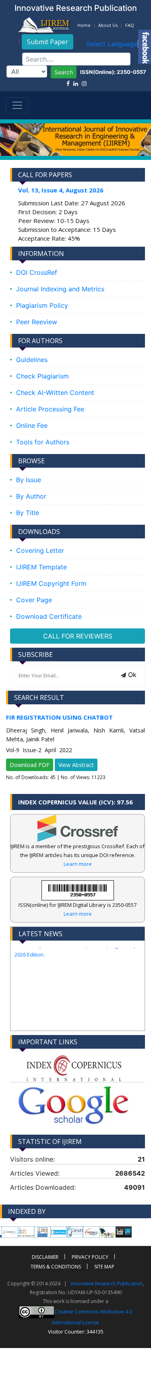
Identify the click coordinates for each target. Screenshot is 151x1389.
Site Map (104, 1266)
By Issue (28, 480)
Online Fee (32, 425)
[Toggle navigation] (17, 105)
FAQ (129, 25)
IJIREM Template (41, 567)
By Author (31, 496)
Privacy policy (90, 1257)
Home (84, 25)
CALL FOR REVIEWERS (77, 636)
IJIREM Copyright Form (51, 583)
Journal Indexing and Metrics (60, 289)
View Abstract (76, 765)
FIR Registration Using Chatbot (59, 717)
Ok (131, 675)
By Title (27, 513)
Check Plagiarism (42, 376)
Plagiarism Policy (42, 305)
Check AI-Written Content (55, 393)
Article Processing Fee (50, 409)
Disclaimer (45, 1257)
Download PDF (30, 765)
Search (63, 72)
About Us (108, 25)
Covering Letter (40, 550)
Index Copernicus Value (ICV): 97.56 (75, 802)
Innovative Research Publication (106, 1283)
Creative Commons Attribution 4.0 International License (92, 1317)
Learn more (78, 863)
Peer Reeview (36, 322)
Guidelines (32, 360)
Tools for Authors (42, 442)
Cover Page (34, 600)
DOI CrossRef (36, 272)
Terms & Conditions (56, 1266)
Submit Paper (47, 41)
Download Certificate (49, 616)
